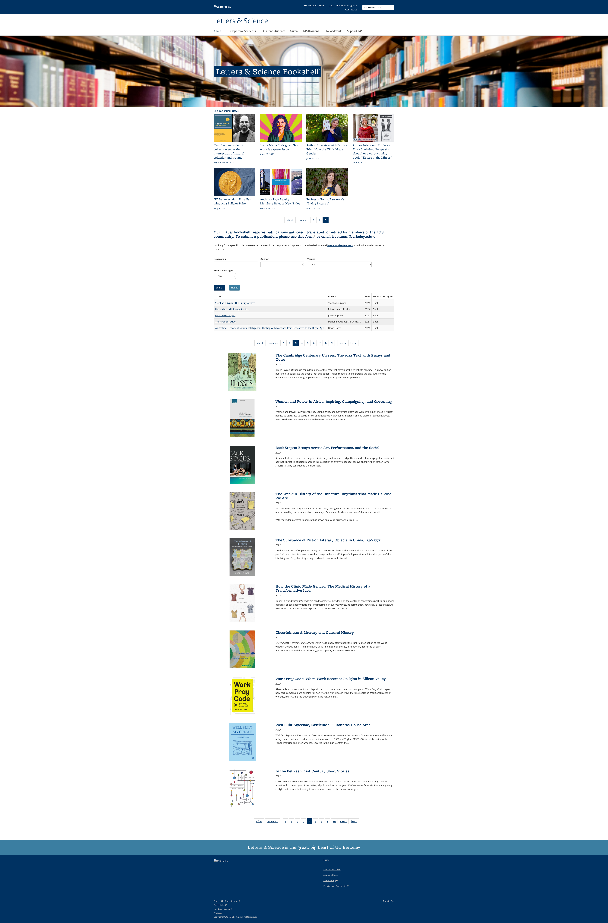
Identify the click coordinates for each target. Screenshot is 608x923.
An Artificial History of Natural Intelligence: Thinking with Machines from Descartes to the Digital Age (269, 327)
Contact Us (351, 9)
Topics (311, 258)
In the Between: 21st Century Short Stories (312, 771)
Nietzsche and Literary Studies (232, 309)
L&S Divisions (311, 31)
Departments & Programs (343, 5)
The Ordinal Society (225, 321)
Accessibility (220, 905)
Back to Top (388, 901)
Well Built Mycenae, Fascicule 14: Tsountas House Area (323, 724)
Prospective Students (242, 31)
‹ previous (304, 220)
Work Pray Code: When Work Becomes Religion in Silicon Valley (331, 678)
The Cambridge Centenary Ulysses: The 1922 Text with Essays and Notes (333, 357)
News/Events (334, 31)
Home (326, 859)
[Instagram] (229, 866)
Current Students (274, 31)
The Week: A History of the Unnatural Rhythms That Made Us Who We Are (333, 495)
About (218, 31)
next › (344, 343)
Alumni (294, 31)
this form (306, 236)
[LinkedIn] (223, 866)
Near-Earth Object (225, 315)
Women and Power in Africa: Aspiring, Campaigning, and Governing (334, 401)
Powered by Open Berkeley (227, 901)
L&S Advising (330, 880)
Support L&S (355, 31)
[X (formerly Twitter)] (216, 866)
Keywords (220, 258)
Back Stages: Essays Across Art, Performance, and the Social (327, 447)
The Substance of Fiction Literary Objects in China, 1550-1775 (328, 540)
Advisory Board (330, 874)
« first (290, 220)
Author (264, 258)
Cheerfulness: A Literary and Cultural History (315, 632)
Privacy (218, 913)
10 (335, 822)
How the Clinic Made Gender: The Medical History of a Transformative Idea (323, 588)
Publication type (223, 270)
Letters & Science (240, 21)
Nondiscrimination (223, 909)
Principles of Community (335, 886)
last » (354, 343)
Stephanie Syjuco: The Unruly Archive (235, 302)
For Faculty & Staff (314, 5)
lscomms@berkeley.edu (353, 236)
